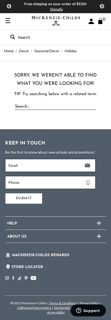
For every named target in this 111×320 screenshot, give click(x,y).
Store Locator (27, 267)
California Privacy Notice (34, 308)
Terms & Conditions (63, 303)
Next (102, 6)
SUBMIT (24, 198)
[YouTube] (33, 278)
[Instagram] (7, 278)
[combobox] (51, 37)
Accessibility (56, 312)
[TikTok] (19, 278)
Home (9, 51)
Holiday (71, 51)
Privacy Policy (89, 303)
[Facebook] (13, 278)
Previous (9, 6)
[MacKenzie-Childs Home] (56, 20)
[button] (91, 21)
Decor (24, 51)
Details (56, 9)
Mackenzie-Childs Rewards (40, 255)
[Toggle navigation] (8, 21)
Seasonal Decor (46, 51)
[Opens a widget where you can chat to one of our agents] (88, 310)
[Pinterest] (26, 278)
